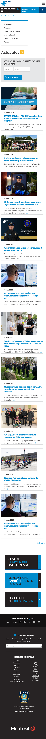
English (35, 678)
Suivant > (41, 543)
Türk (35, 673)
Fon (35, 664)
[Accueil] (6, 3)
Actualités (8, 24)
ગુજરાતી (35, 666)
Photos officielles (11, 38)
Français (35, 680)
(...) (16, 129)
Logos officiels (10, 35)
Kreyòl (16, 665)
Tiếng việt (35, 676)
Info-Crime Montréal (12, 31)
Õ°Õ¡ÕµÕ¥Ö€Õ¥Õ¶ (17, 681)
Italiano (16, 670)
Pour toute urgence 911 (23, 618)
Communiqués (9, 28)
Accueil (3, 16)
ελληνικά (17, 679)
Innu (35, 669)
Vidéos (6, 42)
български (16, 663)
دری (35, 662)
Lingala (35, 671)
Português (16, 674)
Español (17, 667)
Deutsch (17, 677)
